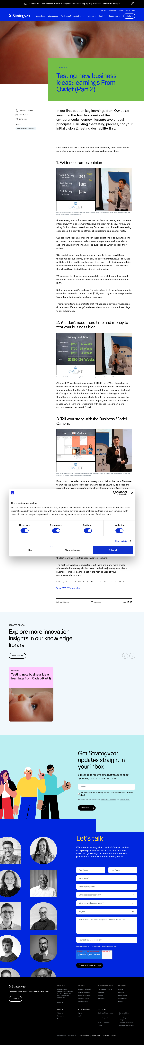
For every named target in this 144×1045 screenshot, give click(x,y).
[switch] (56, 530)
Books (100, 1025)
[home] (20, 16)
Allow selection (72, 550)
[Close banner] (132, 493)
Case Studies (122, 998)
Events (120, 1001)
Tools (101, 16)
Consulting (40, 16)
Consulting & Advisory (105, 989)
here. (115, 946)
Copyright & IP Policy (109, 1035)
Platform (101, 995)
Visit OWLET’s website (68, 588)
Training (90, 16)
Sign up (80, 1013)
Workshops (53, 16)
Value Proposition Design (124, 1019)
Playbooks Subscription (71, 16)
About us (60, 1013)
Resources (113, 16)
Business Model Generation (124, 1014)
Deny (30, 550)
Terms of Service (84, 1035)
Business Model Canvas (105, 1013)
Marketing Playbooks (84, 995)
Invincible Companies (126, 1022)
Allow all (113, 550)
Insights (121, 989)
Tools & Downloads (104, 1022)
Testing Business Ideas (126, 1025)
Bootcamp (101, 998)
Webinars (121, 992)
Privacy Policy (125, 799)
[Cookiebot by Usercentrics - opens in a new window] (115, 493)
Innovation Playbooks (84, 989)
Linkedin (60, 1002)
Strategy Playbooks (84, 992)
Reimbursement (83, 1001)
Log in (80, 1016)
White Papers (122, 995)
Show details (121, 541)
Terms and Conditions (108, 799)
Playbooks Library (83, 998)
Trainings (101, 992)
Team (59, 1019)
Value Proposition (103, 1018)
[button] (72, 16)
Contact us (60, 1016)
